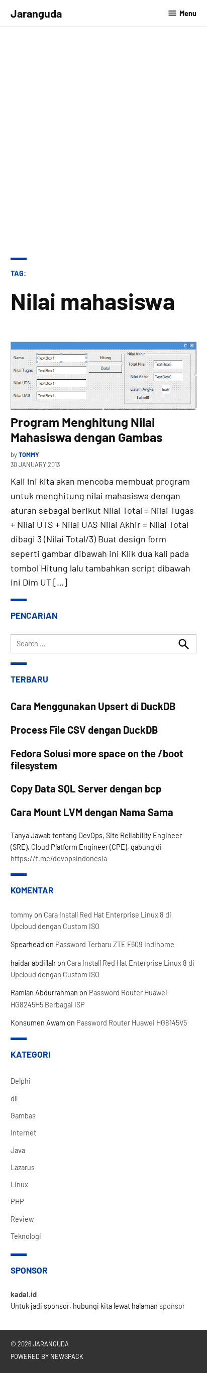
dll (14, 1098)
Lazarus (23, 1167)
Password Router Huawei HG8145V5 (131, 1022)
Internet (23, 1132)
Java (18, 1150)
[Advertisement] (103, 135)
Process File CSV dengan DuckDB (84, 730)
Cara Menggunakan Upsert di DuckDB (93, 706)
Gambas (23, 1115)
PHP (17, 1201)
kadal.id (24, 1294)
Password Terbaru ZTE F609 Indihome (114, 944)
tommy (29, 454)
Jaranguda (36, 13)
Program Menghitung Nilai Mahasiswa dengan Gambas (87, 429)
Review (22, 1219)
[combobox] (104, 643)
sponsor (172, 1306)
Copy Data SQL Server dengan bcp (86, 788)
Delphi (21, 1081)
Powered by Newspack (47, 1356)
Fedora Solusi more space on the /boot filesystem (97, 759)
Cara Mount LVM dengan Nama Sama (92, 812)
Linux (19, 1184)
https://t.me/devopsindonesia (59, 858)
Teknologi (26, 1236)
